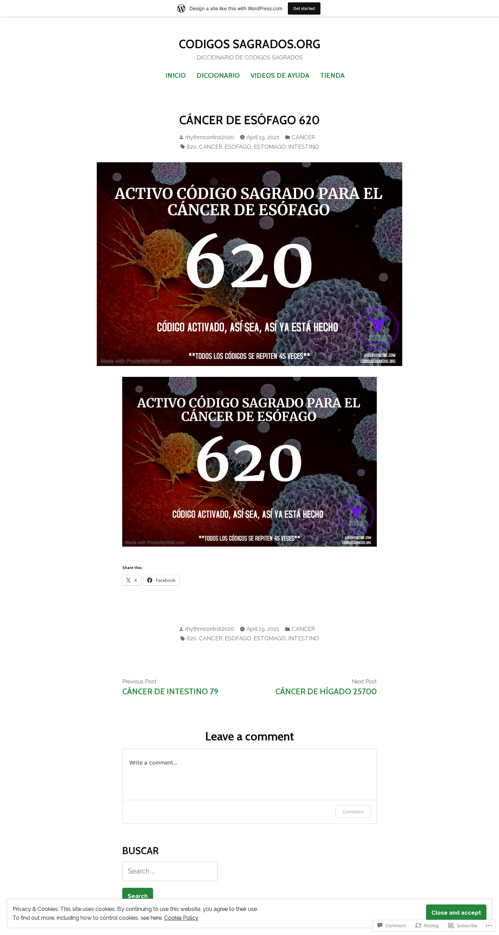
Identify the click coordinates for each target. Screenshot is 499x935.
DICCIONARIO (218, 75)
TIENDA (332, 75)
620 (192, 146)
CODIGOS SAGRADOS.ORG (249, 44)
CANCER (303, 137)
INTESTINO (303, 146)
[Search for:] (170, 871)
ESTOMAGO (270, 146)
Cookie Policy (181, 917)
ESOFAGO (238, 146)
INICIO (175, 75)
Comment (353, 811)
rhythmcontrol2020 (209, 137)
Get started (304, 8)
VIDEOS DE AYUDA (280, 75)
